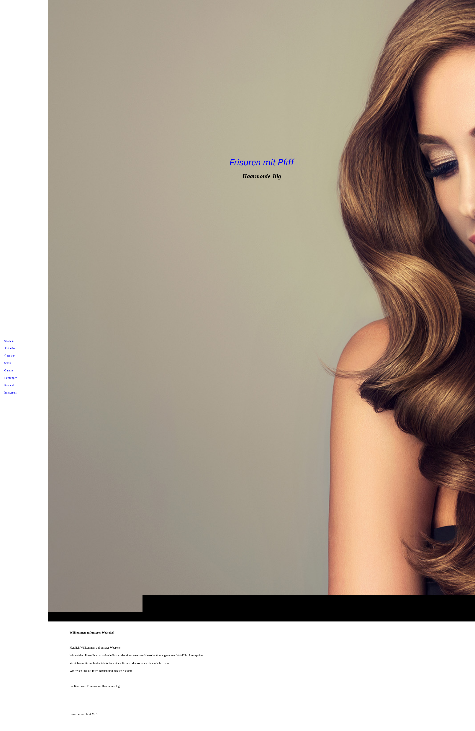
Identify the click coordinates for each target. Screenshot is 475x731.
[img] (261, 310)
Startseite (9, 341)
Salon (7, 363)
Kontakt (9, 385)
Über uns (9, 355)
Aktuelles (9, 348)
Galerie (8, 370)
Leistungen (10, 377)
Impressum (10, 392)
